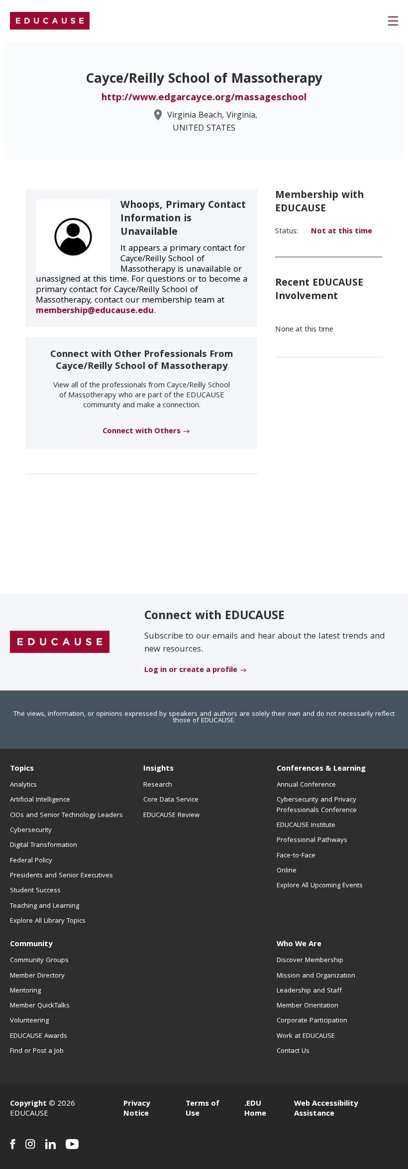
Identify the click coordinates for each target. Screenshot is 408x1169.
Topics (22, 769)
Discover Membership (310, 960)
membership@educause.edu (95, 311)
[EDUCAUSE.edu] (50, 21)
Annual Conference (306, 785)
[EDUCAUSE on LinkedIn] (50, 1144)
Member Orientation (307, 1006)
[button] (393, 21)
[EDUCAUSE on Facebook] (12, 1144)
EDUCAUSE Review (171, 815)
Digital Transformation (43, 845)
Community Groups (39, 960)
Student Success (35, 890)
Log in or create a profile (190, 670)
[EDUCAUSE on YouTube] (72, 1144)
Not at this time (341, 231)
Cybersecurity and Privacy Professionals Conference (317, 805)
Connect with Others (141, 432)
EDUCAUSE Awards (38, 1036)
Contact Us (293, 1051)
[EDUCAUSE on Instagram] (30, 1144)
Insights (158, 769)
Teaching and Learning (44, 906)
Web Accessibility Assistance (326, 1109)
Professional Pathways (312, 840)
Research (157, 785)
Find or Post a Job (37, 1051)
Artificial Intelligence (40, 800)
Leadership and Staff (309, 991)
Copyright (28, 1104)
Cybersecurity (31, 830)
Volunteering (29, 1020)
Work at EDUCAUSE (306, 1036)
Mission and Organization (316, 976)
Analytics (23, 785)
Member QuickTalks (40, 1006)
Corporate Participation (312, 1020)
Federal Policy (31, 860)
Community (31, 944)
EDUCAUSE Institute (306, 825)
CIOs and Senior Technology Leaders (66, 815)
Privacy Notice (136, 1109)
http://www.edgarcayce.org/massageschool (204, 98)
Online (287, 870)
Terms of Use (202, 1109)
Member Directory (37, 976)
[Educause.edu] (59, 642)
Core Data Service (171, 800)
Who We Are (299, 944)
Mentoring (25, 991)
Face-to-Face (296, 855)
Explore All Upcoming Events (320, 885)
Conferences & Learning (321, 769)
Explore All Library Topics (48, 921)
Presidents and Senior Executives (61, 875)
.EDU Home (255, 1109)
